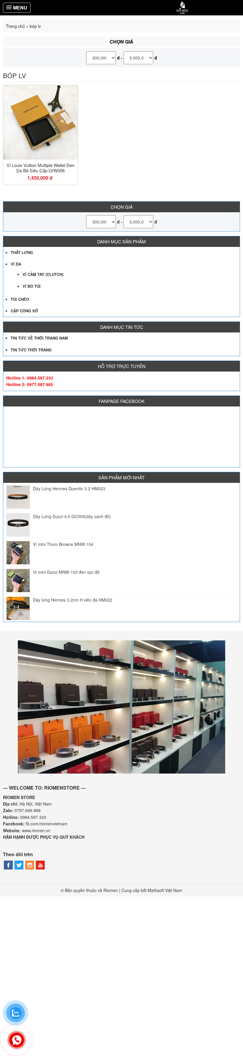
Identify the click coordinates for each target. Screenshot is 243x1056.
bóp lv (14, 75)
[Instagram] (29, 865)
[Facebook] (8, 865)
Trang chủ (15, 26)
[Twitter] (19, 865)
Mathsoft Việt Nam (165, 890)
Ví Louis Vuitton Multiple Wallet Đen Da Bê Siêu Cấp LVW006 (40, 168)
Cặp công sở (24, 311)
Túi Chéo (20, 299)
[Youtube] (40, 865)
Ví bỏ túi (32, 286)
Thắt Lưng (22, 252)
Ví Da (16, 264)
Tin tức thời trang (31, 350)
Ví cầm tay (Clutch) (43, 274)
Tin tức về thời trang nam (39, 338)
